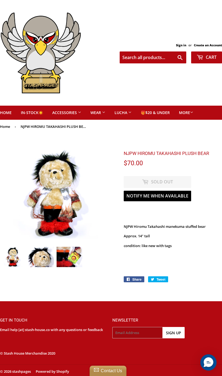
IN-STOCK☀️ (32, 112)
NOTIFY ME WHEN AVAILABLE (157, 196)
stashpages (21, 371)
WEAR (96, 112)
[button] (208, 362)
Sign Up (173, 332)
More (184, 112)
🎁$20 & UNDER (155, 112)
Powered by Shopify (52, 371)
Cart (211, 57)
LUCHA (121, 112)
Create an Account (208, 45)
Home (5, 126)
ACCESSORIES (65, 112)
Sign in (181, 45)
